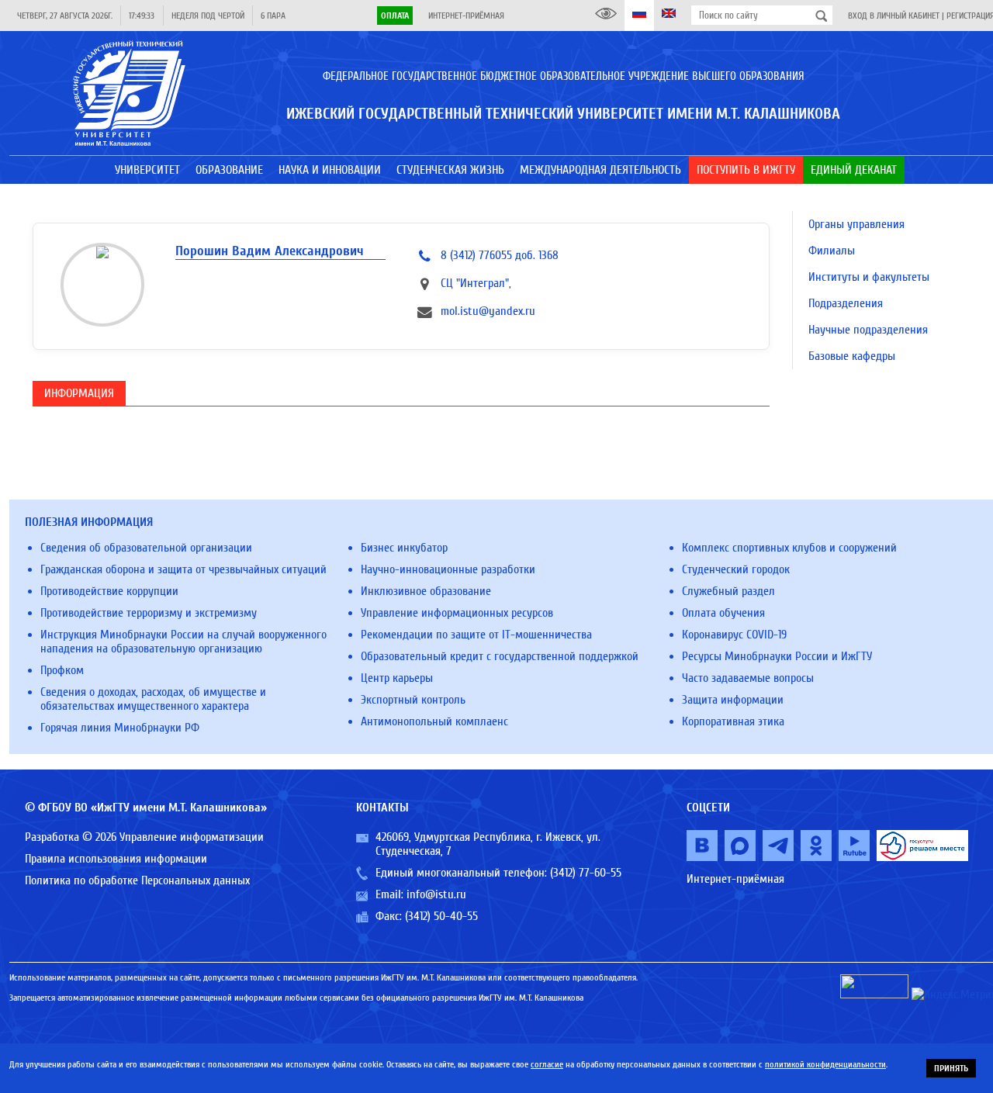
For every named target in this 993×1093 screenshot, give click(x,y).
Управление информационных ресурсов (457, 613)
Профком (62, 670)
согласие (547, 1064)
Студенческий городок (736, 569)
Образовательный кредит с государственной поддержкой (499, 656)
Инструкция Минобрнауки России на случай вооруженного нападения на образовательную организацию (183, 641)
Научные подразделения (868, 330)
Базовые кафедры (851, 356)
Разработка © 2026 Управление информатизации (144, 837)
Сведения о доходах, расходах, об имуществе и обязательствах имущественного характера (153, 699)
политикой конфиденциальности (825, 1064)
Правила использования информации (116, 859)
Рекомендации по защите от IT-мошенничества (476, 635)
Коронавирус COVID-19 (734, 635)
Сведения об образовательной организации (146, 548)
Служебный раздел (728, 591)
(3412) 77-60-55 (585, 873)
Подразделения (845, 303)
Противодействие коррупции (109, 591)
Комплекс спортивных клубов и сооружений (789, 548)
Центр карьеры (397, 678)
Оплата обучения (723, 613)
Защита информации (733, 700)
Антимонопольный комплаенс (434, 721)
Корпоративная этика (733, 721)
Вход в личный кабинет (893, 15)
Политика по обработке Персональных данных (137, 880)
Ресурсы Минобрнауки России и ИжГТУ (777, 656)
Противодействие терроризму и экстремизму (148, 613)
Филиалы (831, 251)
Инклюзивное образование (426, 591)
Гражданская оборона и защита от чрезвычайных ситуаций (183, 569)
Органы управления (856, 224)
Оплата (395, 15)
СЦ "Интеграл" (475, 283)
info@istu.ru (436, 894)
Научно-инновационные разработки (448, 569)
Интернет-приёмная (466, 15)
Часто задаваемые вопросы (748, 678)
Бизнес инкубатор (404, 548)
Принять (951, 1068)
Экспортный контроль (413, 700)
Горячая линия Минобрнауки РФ (119, 728)
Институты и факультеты (868, 277)
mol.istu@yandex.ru (488, 311)
